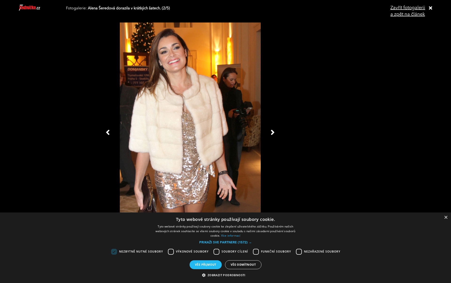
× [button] (445, 217)
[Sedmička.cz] (35, 10)
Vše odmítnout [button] (243, 265)
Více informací (231, 236)
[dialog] (225, 247)
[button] (225, 242)
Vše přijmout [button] (205, 265)
